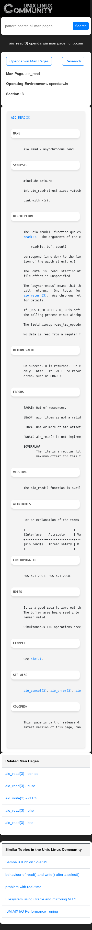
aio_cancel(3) (35, 691)
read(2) (30, 237)
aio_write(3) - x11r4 (21, 798)
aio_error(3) (61, 691)
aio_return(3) (35, 295)
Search (81, 26)
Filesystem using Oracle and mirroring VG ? (40, 899)
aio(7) (36, 659)
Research (73, 61)
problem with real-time (23, 887)
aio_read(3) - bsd (19, 823)
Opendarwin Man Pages (29, 61)
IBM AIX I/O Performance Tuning (31, 911)
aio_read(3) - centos (21, 774)
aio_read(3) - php (19, 810)
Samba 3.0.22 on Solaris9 (26, 862)
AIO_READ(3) (21, 117)
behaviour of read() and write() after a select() (42, 874)
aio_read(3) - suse (20, 786)
